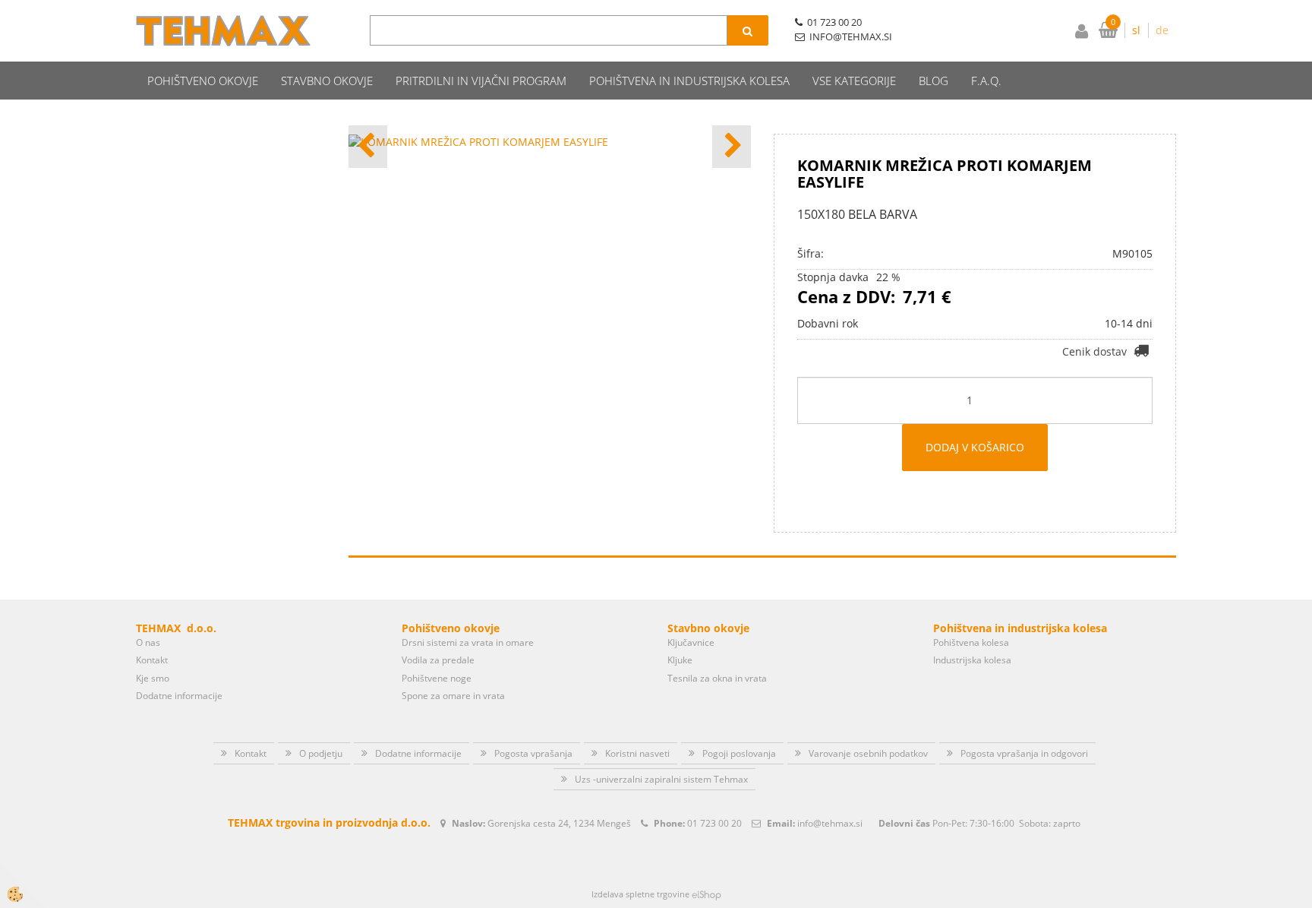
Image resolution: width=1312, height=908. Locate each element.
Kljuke (679, 659)
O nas (148, 642)
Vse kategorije (854, 80)
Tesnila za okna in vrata (717, 678)
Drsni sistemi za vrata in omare (468, 642)
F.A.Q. (986, 80)
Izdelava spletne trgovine (640, 894)
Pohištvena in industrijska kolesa (689, 80)
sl (1136, 30)
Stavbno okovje (327, 80)
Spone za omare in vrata (453, 695)
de (1162, 30)
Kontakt (152, 659)
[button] (731, 146)
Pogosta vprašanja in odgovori (1024, 753)
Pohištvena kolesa (971, 642)
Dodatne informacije (179, 695)
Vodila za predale (438, 659)
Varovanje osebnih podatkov (868, 753)
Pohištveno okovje (202, 80)
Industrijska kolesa (972, 659)
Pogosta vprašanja (533, 753)
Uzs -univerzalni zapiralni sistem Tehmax (661, 779)
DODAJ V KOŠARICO (975, 447)
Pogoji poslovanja (739, 753)
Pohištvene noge (437, 678)
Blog (933, 80)
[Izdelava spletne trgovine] (706, 894)
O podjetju (320, 753)
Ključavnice (690, 642)
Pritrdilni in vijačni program (481, 80)
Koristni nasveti (637, 753)
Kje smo (152, 678)
